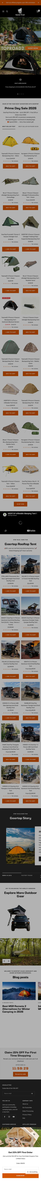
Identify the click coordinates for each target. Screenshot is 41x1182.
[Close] (38, 1130)
